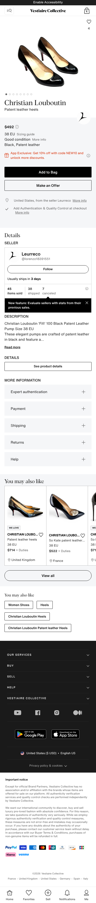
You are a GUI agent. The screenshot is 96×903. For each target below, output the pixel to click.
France (12, 878)
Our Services (19, 655)
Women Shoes (18, 605)
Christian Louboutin (35, 103)
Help (15, 459)
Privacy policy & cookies (46, 765)
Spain (76, 878)
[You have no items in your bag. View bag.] (87, 11)
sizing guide (26, 134)
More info (39, 139)
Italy (85, 878)
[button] (87, 11)
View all (48, 575)
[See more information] (88, 155)
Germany (65, 878)
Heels (44, 605)
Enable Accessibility (48, 2)
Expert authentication (29, 391)
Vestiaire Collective (26, 698)
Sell (11, 677)
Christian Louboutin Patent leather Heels (37, 628)
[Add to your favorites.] (41, 534)
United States (49, 878)
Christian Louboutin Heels (27, 616)
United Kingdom (28, 878)
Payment (18, 408)
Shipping (18, 425)
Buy (10, 666)
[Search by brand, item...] (9, 10)
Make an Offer (48, 185)
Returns (17, 442)
